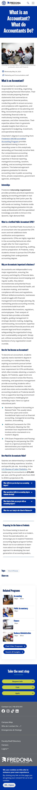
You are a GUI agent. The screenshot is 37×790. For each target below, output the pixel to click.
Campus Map (7, 722)
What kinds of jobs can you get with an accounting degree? (14, 503)
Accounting (18, 596)
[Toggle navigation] (33, 3)
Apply (17, 693)
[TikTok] (13, 711)
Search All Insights (12, 652)
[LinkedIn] (18, 711)
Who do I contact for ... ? (11, 726)
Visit (17, 687)
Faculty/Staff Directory (11, 741)
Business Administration (22, 633)
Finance (16, 621)
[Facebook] (4, 711)
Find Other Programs (14, 646)
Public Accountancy (21, 608)
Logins (4, 749)
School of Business (13, 571)
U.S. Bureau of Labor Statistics (14, 469)
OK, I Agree (9, 785)
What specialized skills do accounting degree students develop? (16, 494)
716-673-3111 (18, 707)
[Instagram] (8, 711)
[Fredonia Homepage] (11, 2)
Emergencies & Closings (12, 730)
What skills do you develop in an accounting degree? (16, 485)
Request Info (17, 681)
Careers (5, 745)
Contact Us (6, 707)
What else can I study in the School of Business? (17, 511)
